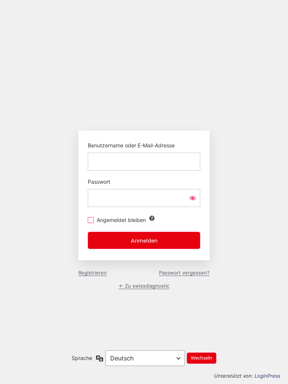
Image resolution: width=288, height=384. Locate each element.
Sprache (82, 358)
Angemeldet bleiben (121, 220)
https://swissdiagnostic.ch (144, 93)
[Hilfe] (151, 218)
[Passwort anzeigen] (192, 198)
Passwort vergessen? (184, 273)
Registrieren (92, 273)
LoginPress (267, 376)
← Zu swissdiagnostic (144, 286)
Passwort (99, 181)
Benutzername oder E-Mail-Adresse (131, 145)
